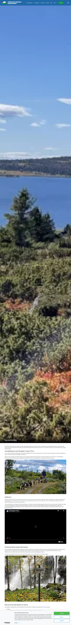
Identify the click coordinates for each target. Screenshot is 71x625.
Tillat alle (61, 613)
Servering (43, 2)
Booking (61, 2)
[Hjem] (11, 2)
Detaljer (16, 622)
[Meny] (68, 3)
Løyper (47, 2)
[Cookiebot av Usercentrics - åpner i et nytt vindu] (7, 623)
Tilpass (61, 616)
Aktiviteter (37, 2)
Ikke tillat (61, 620)
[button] (55, 3)
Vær (51, 2)
